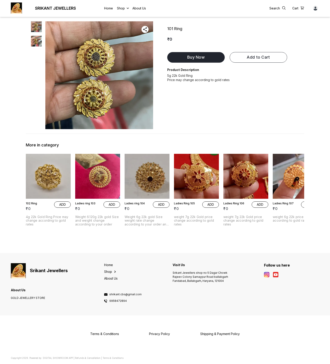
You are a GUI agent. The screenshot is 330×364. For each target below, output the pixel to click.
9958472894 (118, 300)
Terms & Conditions (113, 358)
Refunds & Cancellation (88, 358)
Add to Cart (258, 57)
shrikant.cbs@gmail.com (125, 294)
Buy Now (196, 57)
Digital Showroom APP (58, 358)
